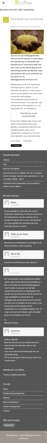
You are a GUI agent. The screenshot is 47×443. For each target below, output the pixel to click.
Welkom (6, 398)
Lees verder (15, 141)
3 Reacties (27, 141)
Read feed (9, 426)
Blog (38, 27)
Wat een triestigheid (11, 169)
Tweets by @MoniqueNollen (14, 375)
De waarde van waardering (27, 19)
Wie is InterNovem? (11, 402)
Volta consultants (18, 270)
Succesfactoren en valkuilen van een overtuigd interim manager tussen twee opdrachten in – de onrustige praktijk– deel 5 (23, 176)
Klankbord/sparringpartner (14, 393)
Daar (5, 164)
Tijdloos (6, 160)
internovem (23, 27)
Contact (6, 411)
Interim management (11, 406)
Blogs (5, 389)
